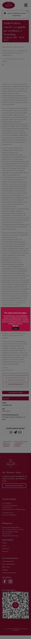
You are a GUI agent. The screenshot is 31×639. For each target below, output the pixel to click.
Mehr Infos (15, 325)
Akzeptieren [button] (15, 328)
